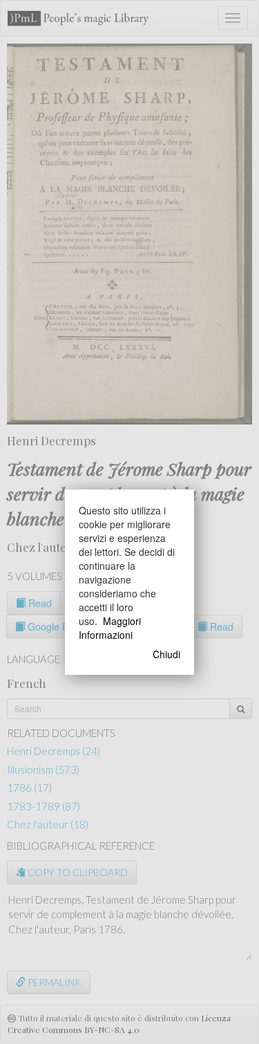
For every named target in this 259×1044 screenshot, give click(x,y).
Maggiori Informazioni (110, 628)
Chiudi (166, 654)
